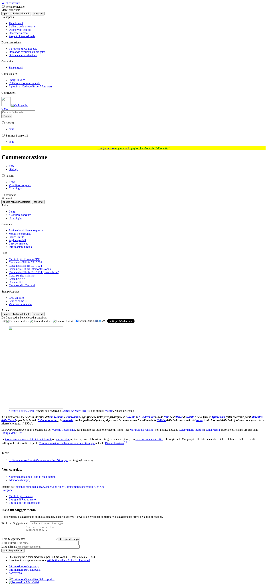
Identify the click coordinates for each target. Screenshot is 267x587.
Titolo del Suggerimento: (15, 523)
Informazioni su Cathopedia (25, 569)
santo (199, 420)
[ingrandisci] (64, 321)
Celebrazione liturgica (191, 429)
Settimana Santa (47, 420)
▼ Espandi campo (69, 539)
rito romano (56, 416)
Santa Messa (212, 429)
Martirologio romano (141, 429)
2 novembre (63, 439)
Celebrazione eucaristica (149, 439)
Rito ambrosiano (114, 443)
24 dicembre (148, 416)
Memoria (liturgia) (19, 480)
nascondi (38, 13)
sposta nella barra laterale (16, 13)
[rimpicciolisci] (18, 321)
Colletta (161, 420)
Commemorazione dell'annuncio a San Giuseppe (67, 443)
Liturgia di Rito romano (22, 499)
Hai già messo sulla (133, 148)
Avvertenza (15, 572)
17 (138, 416)
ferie (166, 416)
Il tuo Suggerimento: (13, 538)
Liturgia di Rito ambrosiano (24, 502)
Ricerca (7, 116)
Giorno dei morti (71, 410)
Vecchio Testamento (63, 429)
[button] (3, 6)
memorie (67, 420)
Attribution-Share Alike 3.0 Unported (68, 560)
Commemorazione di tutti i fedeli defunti (28, 439)
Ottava (179, 416)
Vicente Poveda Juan (21, 410)
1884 (86, 410)
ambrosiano (73, 416)
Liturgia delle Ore (11, 432)
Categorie (7, 490)
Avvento (130, 416)
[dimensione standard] (41, 321)
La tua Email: (9, 546)
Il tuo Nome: (8, 542)
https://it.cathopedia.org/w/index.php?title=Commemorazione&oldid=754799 (60, 486)
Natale (190, 416)
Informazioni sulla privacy (24, 566)
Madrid (109, 410)
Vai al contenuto (10, 3)
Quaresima (218, 416)
